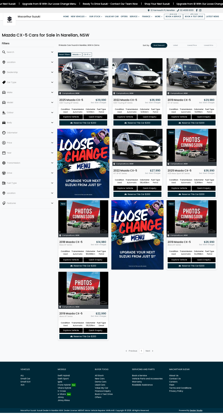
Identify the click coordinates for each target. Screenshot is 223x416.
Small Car (25, 378)
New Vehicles (78, 16)
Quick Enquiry (95, 116)
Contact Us (175, 378)
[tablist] (184, 45)
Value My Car (112, 16)
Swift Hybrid (64, 375)
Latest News (212, 16)
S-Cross (62, 391)
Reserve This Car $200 (85, 122)
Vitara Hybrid (64, 387)
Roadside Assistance (142, 384)
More (157, 16)
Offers (124, 16)
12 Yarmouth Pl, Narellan (163, 10)
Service (133, 16)
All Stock (99, 375)
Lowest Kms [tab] (208, 45)
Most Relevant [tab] (159, 45)
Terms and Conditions (180, 387)
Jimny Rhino (64, 400)
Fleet (171, 384)
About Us (173, 375)
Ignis (60, 381)
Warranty (137, 381)
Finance (146, 16)
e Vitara (62, 394)
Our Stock (94, 16)
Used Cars (100, 384)
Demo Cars (100, 381)
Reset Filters (64, 54)
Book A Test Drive (104, 394)
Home (66, 16)
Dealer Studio (196, 410)
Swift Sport (63, 378)
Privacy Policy (176, 391)
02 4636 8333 (186, 10)
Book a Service (173, 16)
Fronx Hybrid (64, 384)
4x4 (22, 384)
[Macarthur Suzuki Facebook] (197, 10)
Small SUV (26, 381)
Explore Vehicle (71, 116)
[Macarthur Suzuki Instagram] (200, 10)
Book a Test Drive (194, 16)
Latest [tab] (175, 45)
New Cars (100, 378)
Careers (173, 381)
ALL (22, 375)
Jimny (61, 397)
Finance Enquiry (103, 391)
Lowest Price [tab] (192, 45)
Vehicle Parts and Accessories (147, 378)
